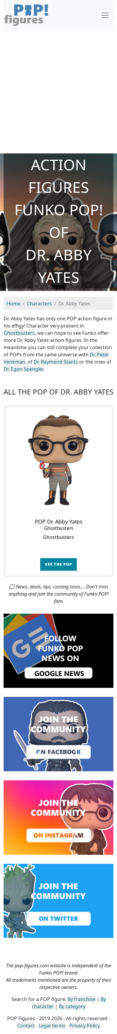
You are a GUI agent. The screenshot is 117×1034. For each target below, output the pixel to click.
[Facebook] (58, 733)
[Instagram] (58, 817)
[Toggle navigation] (105, 15)
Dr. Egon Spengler (23, 369)
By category (72, 1006)
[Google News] (58, 650)
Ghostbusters (19, 333)
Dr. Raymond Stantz (56, 361)
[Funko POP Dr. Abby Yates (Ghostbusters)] (58, 460)
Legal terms (52, 1025)
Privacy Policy (84, 1025)
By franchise (81, 999)
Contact (26, 1025)
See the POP (58, 564)
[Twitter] (58, 900)
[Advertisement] (58, 91)
